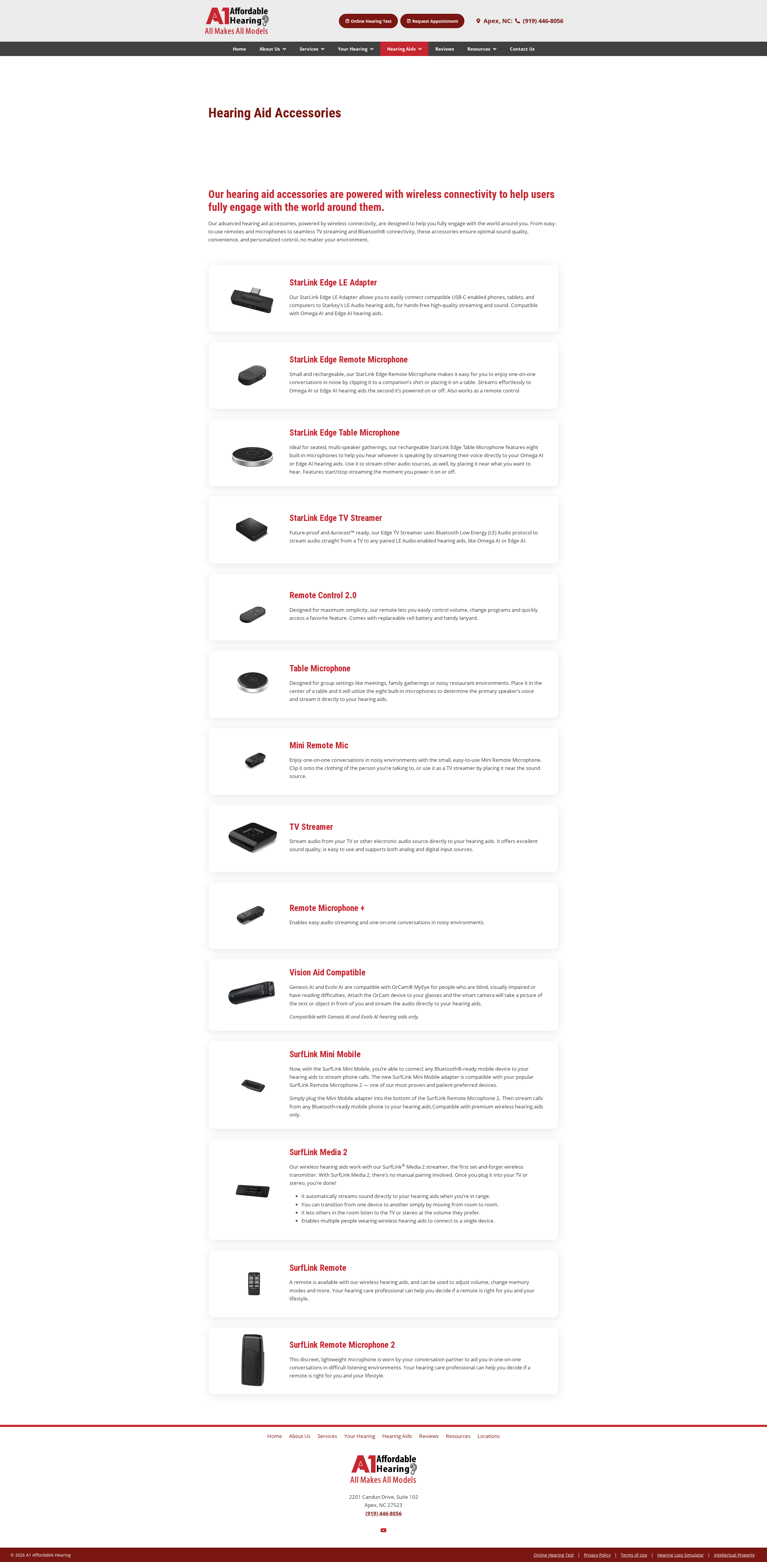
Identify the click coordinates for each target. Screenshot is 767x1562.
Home (239, 49)
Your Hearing (353, 49)
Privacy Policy (597, 1555)
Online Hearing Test (554, 1555)
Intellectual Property (734, 1555)
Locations (489, 1436)
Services (309, 49)
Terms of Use (634, 1555)
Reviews (444, 49)
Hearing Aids (402, 49)
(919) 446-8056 (542, 21)
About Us (270, 49)
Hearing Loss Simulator (680, 1555)
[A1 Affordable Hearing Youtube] (383, 1531)
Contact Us (522, 49)
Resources (479, 49)
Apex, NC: (497, 21)
